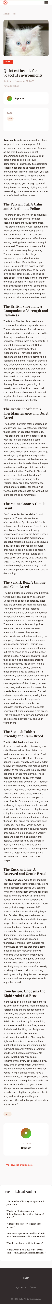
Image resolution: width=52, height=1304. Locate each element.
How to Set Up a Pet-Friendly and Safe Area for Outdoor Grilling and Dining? (25, 1235)
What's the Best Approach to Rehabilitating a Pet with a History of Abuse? (25, 1214)
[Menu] (46, 2)
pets (14, 14)
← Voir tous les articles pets (17, 1164)
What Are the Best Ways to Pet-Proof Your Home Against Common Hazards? (25, 1251)
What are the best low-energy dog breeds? (23, 1225)
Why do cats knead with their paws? (24, 1243)
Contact (33, 1287)
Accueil (6, 14)
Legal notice (20, 1287)
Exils (26, 1278)
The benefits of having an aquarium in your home (25, 1203)
